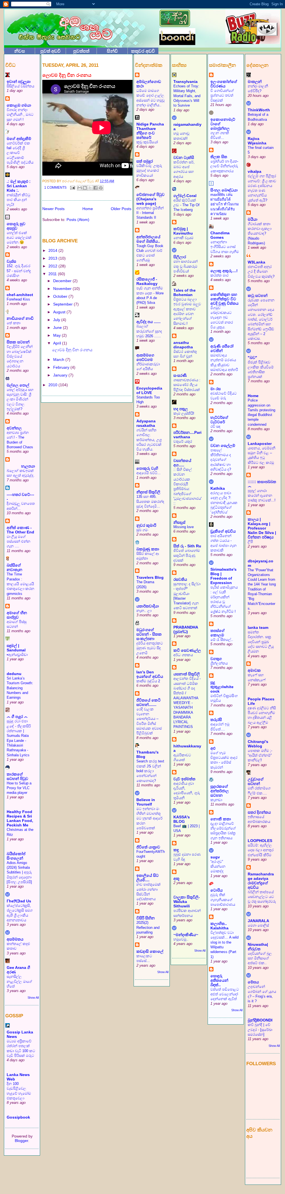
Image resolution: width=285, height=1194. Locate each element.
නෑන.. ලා (143, 611)
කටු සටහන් (257, 295)
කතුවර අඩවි (143, 51)
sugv (215, 857)
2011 (53, 274)
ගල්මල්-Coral (184, 195)
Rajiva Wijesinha (257, 140)
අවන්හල (14, 428)
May (57, 335)
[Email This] (79, 188)
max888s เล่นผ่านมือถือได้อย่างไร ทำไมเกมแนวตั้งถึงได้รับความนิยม (224, 204)
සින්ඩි (112, 51)
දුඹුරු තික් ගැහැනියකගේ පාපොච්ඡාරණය (222, 900)
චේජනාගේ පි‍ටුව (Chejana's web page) (150, 199)
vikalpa (254, 171)
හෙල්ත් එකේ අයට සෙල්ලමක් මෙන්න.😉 (19, 238)
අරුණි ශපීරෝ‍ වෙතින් (222, 348)
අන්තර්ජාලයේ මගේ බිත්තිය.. (148, 239)
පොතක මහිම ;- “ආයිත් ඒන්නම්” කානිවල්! (260, 755)
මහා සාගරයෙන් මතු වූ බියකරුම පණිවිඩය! (185, 266)
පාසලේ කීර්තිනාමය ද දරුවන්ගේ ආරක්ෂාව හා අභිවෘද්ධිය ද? (220, 459)
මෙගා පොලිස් (258, 925)
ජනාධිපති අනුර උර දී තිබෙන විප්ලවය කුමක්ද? (261, 272)
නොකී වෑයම (183, 238)
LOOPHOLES (260, 840)
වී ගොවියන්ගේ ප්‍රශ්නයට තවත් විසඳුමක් (222, 95)
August (60, 312)
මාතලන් (255, 81)
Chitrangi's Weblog (258, 743)
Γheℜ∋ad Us (19, 901)
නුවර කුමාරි (146, 525)
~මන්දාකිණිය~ (185, 934)
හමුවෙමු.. (180, 939)
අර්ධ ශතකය (183, 655)
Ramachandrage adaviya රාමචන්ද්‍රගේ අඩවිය (261, 881)
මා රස (215, 388)
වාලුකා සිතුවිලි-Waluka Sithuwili (186, 901)
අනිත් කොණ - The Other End (20, 529)
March (59, 359)
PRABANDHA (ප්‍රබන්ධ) (185, 629)
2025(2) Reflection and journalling (147, 927)
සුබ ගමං (142, 530)
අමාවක (254, 670)
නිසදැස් (179, 522)
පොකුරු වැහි (147, 468)
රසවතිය (180, 579)
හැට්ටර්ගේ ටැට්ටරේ (219, 419)
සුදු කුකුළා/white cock (222, 686)
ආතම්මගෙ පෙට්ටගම (145, 357)
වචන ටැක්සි (183, 157)
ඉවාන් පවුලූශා (19, 81)
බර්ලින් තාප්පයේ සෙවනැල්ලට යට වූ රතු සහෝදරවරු (262, 897)
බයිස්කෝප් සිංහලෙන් (16, 855)
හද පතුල (180, 409)
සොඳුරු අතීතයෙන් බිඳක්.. (219, 980)
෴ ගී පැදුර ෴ (17, 716)
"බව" (252, 357)
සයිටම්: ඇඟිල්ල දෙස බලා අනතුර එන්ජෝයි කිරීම (261, 850)
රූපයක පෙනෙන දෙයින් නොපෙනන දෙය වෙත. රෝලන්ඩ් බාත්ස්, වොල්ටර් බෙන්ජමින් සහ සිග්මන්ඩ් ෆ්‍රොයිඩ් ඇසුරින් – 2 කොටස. (261, 319)
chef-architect (20, 294)
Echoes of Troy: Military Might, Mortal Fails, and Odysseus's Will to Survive (186, 95)
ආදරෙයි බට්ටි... (148, 473)
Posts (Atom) (78, 219)
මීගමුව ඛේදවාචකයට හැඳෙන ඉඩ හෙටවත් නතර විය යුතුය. (221, 317)
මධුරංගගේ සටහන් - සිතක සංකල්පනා (149, 634)
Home (87, 208)
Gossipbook (18, 1117)
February (61, 367)
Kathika (217, 488)
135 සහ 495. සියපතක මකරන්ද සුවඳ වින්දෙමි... (150, 501)
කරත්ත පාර (219, 275)
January (60, 375)
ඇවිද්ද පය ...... (148, 321)
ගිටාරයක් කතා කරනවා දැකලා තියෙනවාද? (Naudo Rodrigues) (259, 233)
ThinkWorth (259, 110)
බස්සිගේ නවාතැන (14, 567)
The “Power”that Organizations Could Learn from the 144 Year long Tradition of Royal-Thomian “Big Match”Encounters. (262, 589)
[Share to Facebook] (95, 188)
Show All (33, 997)
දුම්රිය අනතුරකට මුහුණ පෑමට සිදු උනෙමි (149, 648)
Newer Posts (53, 208)
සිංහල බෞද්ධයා (224, 190)
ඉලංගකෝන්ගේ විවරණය (223, 83)
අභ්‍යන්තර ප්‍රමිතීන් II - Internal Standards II (150, 213)
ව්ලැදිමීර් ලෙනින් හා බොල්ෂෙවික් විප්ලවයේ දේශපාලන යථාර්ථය (20, 356)
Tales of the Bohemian (184, 292)
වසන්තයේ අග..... (182, 462)
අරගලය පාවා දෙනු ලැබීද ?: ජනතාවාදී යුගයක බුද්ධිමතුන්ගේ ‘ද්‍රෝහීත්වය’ (223, 502)
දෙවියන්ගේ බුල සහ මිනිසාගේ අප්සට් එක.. (260, 958)
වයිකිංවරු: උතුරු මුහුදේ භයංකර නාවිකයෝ (149, 171)
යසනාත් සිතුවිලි (186, 674)
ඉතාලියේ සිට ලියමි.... (147, 877)
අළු (212, 748)
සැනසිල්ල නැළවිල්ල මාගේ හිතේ (19, 981)
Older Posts (121, 208)
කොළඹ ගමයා (19, 105)
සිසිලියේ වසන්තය (20, 86)
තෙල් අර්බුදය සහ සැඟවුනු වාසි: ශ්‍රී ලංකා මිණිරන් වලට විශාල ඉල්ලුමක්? (20, 399)
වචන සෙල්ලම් (222, 445)
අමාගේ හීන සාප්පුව (17, 614)
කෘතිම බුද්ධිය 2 (148, 681)
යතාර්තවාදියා (147, 606)
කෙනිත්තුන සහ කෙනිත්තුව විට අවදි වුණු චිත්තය (224, 299)
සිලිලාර (179, 257)
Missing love (183, 527)
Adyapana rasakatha (146, 423)
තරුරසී (216, 719)
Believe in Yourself (145, 801)
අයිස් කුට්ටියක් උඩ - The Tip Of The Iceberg (186, 205)
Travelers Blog (150, 577)
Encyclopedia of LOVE (149, 390)
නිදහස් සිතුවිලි (148, 492)
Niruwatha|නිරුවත (258, 946)
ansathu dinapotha (183, 344)
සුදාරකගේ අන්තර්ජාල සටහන (219, 790)
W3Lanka (256, 262)
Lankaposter (260, 443)
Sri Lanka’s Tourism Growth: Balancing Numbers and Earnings (20, 688)
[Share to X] (90, 188)
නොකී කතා (220, 819)
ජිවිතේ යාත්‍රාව (148, 847)
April (57, 343)
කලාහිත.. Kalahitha (219, 925)
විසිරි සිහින (145, 918)
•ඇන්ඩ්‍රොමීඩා (17, 655)
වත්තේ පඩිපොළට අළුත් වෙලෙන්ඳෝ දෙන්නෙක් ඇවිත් (224, 994)
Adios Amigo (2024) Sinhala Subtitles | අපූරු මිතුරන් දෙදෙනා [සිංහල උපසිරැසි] (19, 872)
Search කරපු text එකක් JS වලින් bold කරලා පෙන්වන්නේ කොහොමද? (150, 770)
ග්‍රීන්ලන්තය (219, 663)
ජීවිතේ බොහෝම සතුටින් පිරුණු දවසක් (186, 555)
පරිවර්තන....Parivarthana (187, 434)
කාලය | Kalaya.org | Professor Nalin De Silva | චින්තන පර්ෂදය (262, 528)
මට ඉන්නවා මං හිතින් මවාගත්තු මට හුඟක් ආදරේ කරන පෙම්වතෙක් (149, 818)
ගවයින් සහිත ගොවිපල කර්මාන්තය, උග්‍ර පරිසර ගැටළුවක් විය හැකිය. (149, 439)
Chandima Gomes (220, 235)
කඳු (176, 850)
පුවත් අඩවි (50, 51)
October (60, 296)
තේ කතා (13, 323)
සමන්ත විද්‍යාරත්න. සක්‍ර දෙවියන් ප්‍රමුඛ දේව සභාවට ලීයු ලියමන (261, 641)
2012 (53, 266)
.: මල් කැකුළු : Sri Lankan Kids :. (19, 186)
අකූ (176, 878)
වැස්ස (11, 261)
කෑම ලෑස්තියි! (183, 413)
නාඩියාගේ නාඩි (20, 318)
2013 (53, 258)
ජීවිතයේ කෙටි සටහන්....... (148, 702)
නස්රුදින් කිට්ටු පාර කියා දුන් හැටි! (18, 200)
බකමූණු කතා (147, 549)
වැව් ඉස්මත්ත (184, 779)
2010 (53, 385)
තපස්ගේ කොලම (217, 632)
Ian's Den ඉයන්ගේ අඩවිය (149, 674)
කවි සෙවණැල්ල (187, 650)
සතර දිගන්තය (259, 812)
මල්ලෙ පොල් (18, 385)
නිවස (19, 51)
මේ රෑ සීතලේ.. (221, 639)
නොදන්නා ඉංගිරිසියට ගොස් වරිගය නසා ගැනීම (224, 247)
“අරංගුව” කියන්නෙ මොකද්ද (217, 866)
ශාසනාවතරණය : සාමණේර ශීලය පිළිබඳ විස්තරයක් (186, 385)
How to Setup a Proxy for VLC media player (19, 788)
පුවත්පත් (81, 51)
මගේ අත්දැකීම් (19, 138)
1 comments (55, 187)
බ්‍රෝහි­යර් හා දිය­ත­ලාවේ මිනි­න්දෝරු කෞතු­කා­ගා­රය (224, 166)
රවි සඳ (215, 426)
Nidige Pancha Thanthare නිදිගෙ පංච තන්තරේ (150, 131)
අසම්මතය (15, 939)
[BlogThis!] (85, 188)
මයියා (252, 219)
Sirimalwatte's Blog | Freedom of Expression (223, 576)
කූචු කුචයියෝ (147, 142)
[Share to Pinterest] (101, 188)
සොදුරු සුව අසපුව (16, 225)
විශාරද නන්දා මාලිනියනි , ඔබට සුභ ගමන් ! (20, 115)
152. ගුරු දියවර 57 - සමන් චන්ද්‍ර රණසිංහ (19, 271)
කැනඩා (216, 800)
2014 (53, 250)
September (63, 304)
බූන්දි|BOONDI (260, 1020)
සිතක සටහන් (18, 342)
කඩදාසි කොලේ (149, 951)
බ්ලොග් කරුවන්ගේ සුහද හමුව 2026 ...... (149, 331)
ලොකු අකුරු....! (224, 271)
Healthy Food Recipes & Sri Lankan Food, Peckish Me (20, 818)
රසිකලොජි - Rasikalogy (147, 281)
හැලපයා (21, 466)
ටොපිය (216, 890)
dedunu (14, 673)
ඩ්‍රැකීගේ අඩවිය (223, 531)
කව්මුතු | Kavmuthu (183, 231)
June (58, 327)
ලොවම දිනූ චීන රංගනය (66, 75)
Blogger (21, 1140)
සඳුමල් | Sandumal (16, 647)
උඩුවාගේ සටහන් (256, 781)
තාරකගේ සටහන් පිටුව (17, 776)
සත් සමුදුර (144, 161)
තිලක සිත (218, 156)
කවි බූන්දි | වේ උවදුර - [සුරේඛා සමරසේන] (260, 1030)
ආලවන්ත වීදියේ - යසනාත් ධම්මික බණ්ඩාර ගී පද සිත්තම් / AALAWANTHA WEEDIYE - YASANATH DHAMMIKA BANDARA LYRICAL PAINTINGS (187, 702)
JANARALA (258, 921)
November (63, 288)
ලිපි (250, 542)
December (63, 281)
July (57, 319)
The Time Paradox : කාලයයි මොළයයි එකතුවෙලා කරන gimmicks (20, 583)
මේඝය (253, 982)
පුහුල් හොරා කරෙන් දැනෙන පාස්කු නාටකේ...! (262, 496)
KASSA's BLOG (181, 819)
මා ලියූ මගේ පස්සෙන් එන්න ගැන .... (18, 541)
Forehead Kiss (18, 299)
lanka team (258, 627)
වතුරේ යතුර (182, 441)
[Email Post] (72, 187)
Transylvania (185, 81)
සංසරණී (180, 375)
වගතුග (216, 658)
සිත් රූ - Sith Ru (187, 546)
